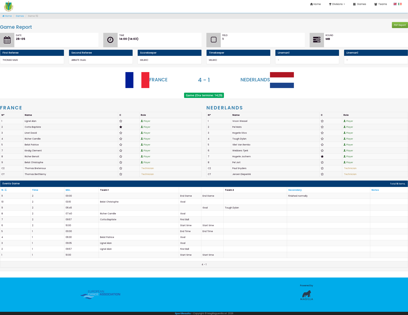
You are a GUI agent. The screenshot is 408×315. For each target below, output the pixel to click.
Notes (375, 190)
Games (20, 16)
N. (2, 190)
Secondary (295, 190)
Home (317, 4)
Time (35, 190)
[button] (359, 4)
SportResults (183, 313)
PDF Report (400, 25)
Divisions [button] (337, 4)
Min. (68, 190)
